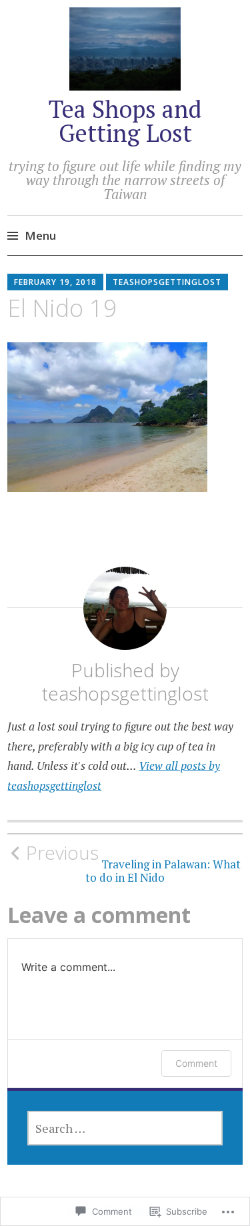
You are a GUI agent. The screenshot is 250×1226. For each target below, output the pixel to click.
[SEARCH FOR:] (125, 1128)
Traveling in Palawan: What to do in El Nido (133, 863)
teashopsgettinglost (167, 282)
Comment (196, 1063)
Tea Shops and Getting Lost (125, 121)
